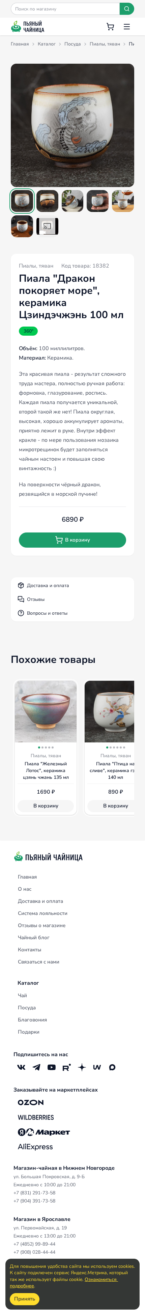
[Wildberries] (35, 1117)
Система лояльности (42, 913)
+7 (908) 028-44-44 (34, 1252)
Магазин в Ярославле (41, 1219)
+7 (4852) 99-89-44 (34, 1244)
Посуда (27, 1007)
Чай (22, 995)
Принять (24, 1298)
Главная (27, 877)
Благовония (32, 1019)
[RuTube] (66, 1067)
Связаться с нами (38, 961)
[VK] (21, 1067)
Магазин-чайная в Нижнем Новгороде (64, 1168)
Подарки (28, 1032)
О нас (24, 889)
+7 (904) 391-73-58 (34, 1201)
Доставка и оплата (48, 585)
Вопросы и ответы (47, 613)
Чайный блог (34, 937)
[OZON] (30, 1103)
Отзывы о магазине (41, 925)
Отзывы (36, 599)
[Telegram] (36, 1067)
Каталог (28, 983)
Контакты (29, 949)
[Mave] (97, 1067)
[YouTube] (51, 1067)
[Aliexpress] (35, 1147)
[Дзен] (81, 1067)
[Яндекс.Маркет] (44, 1132)
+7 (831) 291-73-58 (34, 1193)
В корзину (77, 540)
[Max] (112, 1067)
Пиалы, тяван (36, 266)
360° (28, 331)
